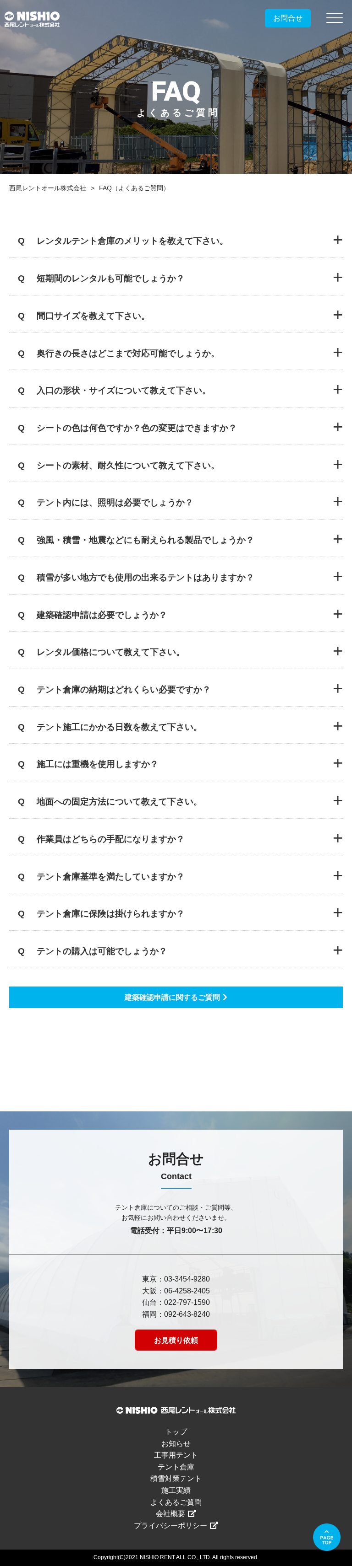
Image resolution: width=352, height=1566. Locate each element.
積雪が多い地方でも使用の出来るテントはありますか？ (145, 577)
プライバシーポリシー (170, 1525)
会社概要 (170, 1514)
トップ (176, 1432)
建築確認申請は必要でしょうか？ (102, 615)
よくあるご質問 (176, 1502)
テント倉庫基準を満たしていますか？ (111, 876)
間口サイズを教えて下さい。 (93, 316)
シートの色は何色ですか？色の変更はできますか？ (137, 428)
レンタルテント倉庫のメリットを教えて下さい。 (132, 241)
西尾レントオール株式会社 (47, 188)
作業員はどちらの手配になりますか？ (111, 839)
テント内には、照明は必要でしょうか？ (115, 502)
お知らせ (176, 1444)
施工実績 (176, 1490)
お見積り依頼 (176, 1340)
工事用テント (176, 1455)
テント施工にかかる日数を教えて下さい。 (119, 727)
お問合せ (287, 18)
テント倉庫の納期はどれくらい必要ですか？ (124, 689)
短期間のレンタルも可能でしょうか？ (111, 278)
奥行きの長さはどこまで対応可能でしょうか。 (128, 353)
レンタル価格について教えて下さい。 (111, 652)
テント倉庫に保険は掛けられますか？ (111, 913)
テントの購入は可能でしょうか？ (102, 951)
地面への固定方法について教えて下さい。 (119, 801)
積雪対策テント (176, 1478)
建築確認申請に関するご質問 (172, 997)
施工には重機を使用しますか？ (98, 764)
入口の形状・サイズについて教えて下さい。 (124, 390)
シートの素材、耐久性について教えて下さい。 (128, 465)
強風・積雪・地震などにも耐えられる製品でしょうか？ (145, 540)
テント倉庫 (176, 1467)
